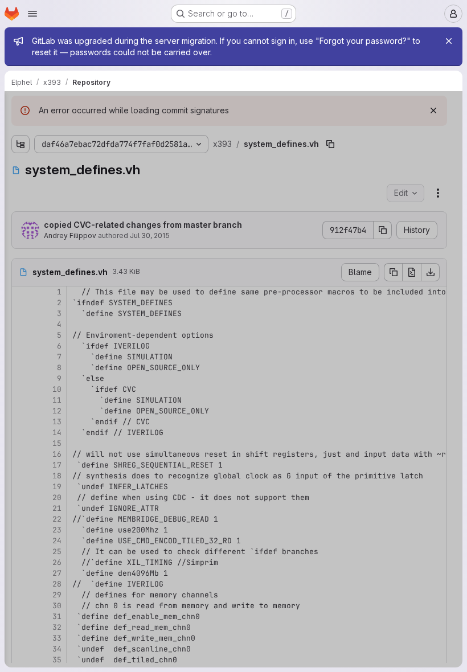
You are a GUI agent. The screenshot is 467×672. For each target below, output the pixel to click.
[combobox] (93, 129)
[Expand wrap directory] (20, 203)
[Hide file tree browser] (20, 107)
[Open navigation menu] (32, 14)
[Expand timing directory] (20, 148)
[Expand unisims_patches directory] (20, 166)
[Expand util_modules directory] (20, 184)
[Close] (449, 41)
